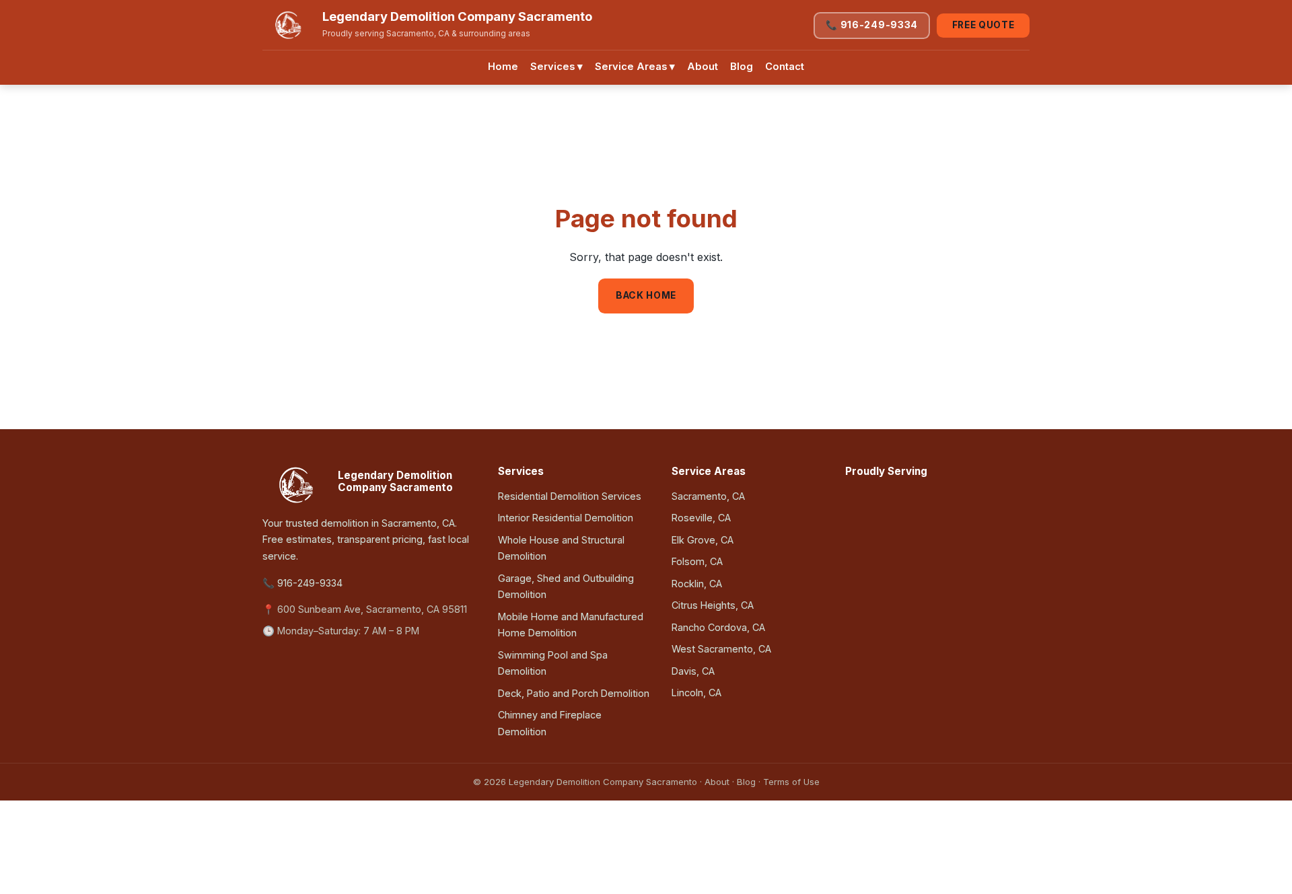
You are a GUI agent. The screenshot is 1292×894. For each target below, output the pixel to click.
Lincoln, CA (696, 692)
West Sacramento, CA (721, 649)
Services (556, 67)
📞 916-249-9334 (872, 25)
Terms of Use (791, 781)
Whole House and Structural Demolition (561, 548)
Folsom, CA (697, 561)
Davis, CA (693, 671)
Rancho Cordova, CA (718, 627)
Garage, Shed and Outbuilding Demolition (566, 586)
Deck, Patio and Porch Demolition (573, 693)
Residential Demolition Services (569, 496)
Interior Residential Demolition (565, 517)
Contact (784, 67)
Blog (741, 67)
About (702, 67)
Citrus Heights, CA (713, 605)
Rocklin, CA (697, 583)
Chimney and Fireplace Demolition (550, 723)
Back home (646, 295)
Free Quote (983, 25)
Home (503, 67)
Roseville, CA (701, 517)
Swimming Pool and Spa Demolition (553, 663)
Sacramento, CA (708, 496)
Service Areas (635, 67)
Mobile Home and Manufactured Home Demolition (570, 624)
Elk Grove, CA (702, 540)
